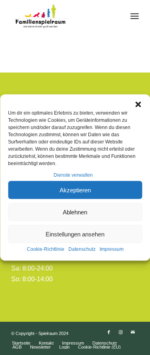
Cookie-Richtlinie (45, 249)
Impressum (112, 249)
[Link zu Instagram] (121, 332)
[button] (138, 105)
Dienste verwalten (73, 175)
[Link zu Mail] (133, 332)
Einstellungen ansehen (75, 234)
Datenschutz (82, 249)
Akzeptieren (75, 190)
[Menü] (134, 16)
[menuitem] (21, 343)
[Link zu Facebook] (109, 332)
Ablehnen (75, 212)
